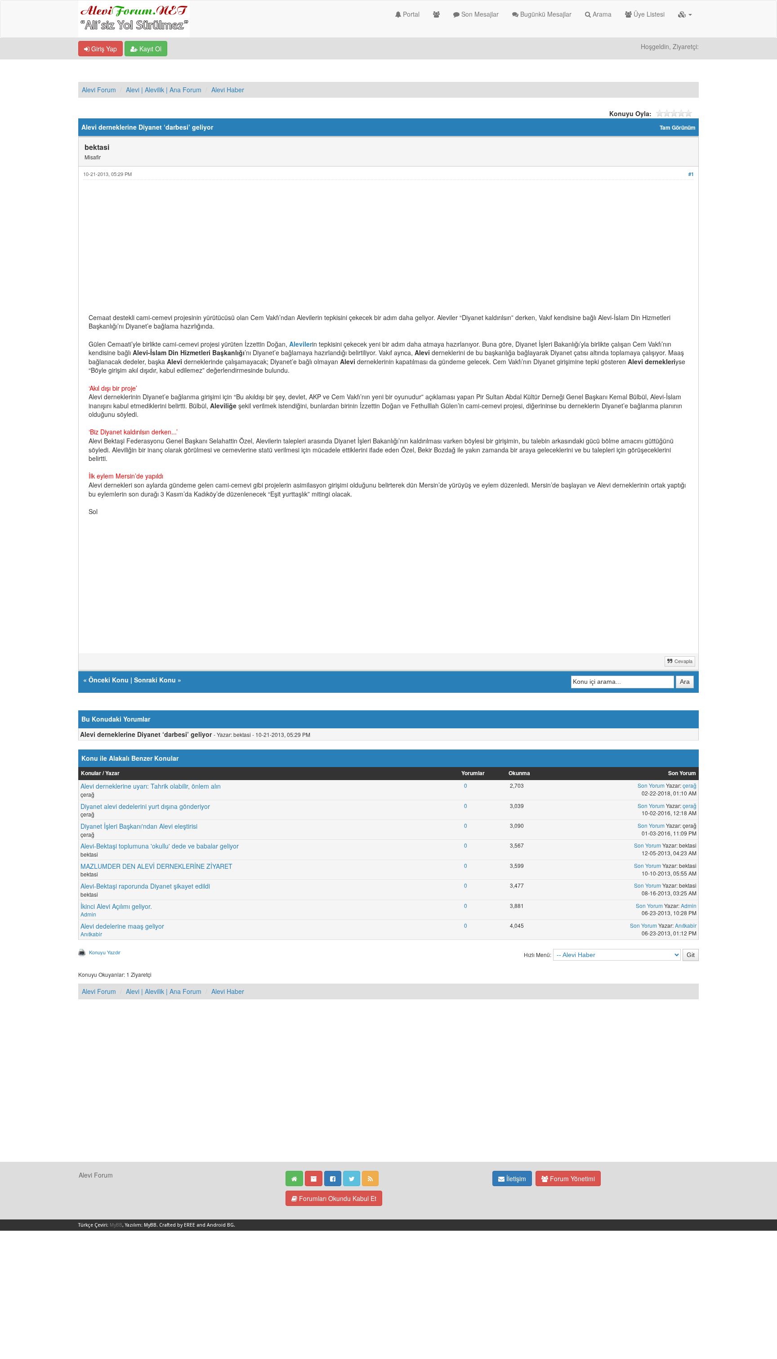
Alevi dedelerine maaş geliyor (122, 925)
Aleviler (300, 343)
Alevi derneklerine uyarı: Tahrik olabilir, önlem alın (150, 785)
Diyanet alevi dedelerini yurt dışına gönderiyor (145, 806)
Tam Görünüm (678, 127)
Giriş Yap (103, 48)
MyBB (116, 1225)
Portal (410, 13)
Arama (601, 13)
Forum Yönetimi (571, 1178)
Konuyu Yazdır (105, 952)
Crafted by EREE (177, 1225)
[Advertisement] (358, 250)
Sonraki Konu (155, 679)
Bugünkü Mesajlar (545, 13)
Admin (88, 914)
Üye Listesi (648, 13)
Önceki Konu (109, 679)
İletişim (515, 1178)
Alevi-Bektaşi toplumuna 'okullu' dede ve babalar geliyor (159, 845)
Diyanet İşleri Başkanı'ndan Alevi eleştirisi (138, 826)
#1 (691, 174)
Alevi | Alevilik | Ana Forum (163, 89)
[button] (685, 13)
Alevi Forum (99, 89)
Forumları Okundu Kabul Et (336, 1198)
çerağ (690, 785)
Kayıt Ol (149, 48)
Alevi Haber (227, 89)
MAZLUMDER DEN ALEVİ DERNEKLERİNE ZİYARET (156, 866)
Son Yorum (651, 785)
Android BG (220, 1225)
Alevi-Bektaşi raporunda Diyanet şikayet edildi (145, 885)
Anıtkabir (91, 934)
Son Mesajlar (479, 13)
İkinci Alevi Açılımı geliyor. (116, 906)
